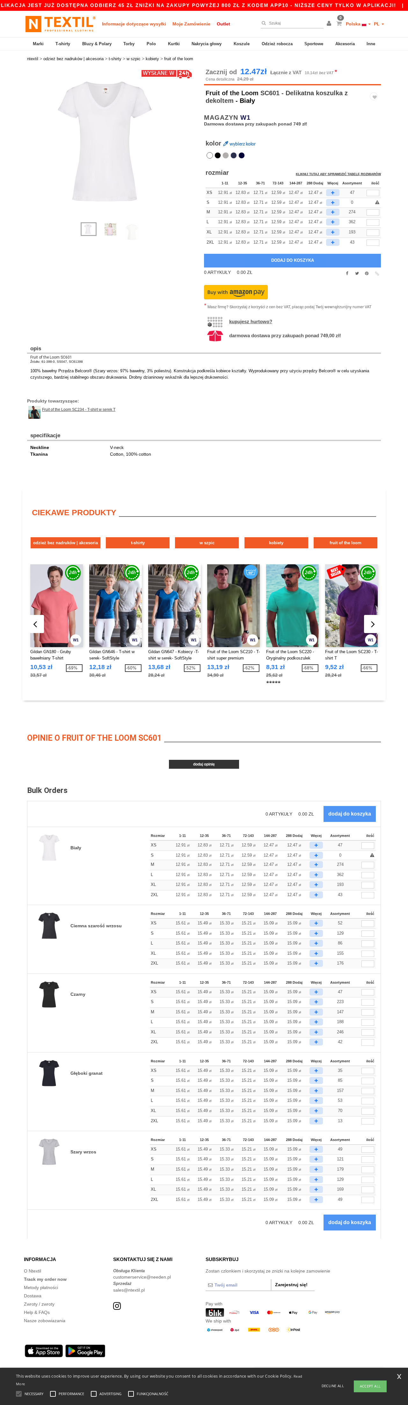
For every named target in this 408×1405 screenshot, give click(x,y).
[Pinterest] (366, 273)
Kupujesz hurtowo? (250, 321)
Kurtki (174, 43)
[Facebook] (347, 273)
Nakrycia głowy (207, 43)
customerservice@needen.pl (142, 1277)
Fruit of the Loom (232, 92)
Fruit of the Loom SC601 (51, 357)
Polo (151, 43)
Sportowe (313, 43)
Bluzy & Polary (97, 43)
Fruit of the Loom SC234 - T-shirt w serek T (78, 409)
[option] (113, 141)
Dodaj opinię (204, 764)
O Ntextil (32, 1270)
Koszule (242, 43)
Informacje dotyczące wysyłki (134, 23)
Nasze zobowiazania (44, 1320)
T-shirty (62, 43)
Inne (371, 43)
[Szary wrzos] (225, 155)
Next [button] (117, 148)
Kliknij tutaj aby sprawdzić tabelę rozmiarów (338, 174)
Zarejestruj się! (291, 1284)
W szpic (207, 542)
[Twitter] (357, 273)
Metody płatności (41, 1287)
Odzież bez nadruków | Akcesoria (65, 542)
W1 (245, 117)
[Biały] (210, 155)
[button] (330, 23)
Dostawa (32, 1295)
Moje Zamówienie (191, 23)
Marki (38, 43)
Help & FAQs (37, 1312)
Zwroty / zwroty (39, 1304)
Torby (129, 43)
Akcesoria (345, 43)
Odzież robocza (277, 43)
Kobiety (276, 542)
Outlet (223, 23)
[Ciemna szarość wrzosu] (233, 155)
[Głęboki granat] (241, 155)
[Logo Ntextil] (61, 23)
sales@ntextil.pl (129, 1290)
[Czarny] (218, 155)
